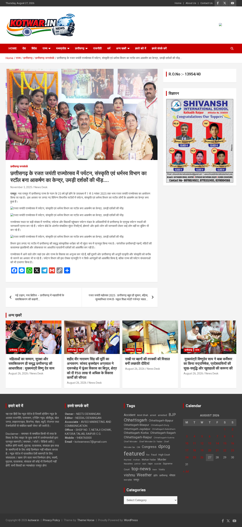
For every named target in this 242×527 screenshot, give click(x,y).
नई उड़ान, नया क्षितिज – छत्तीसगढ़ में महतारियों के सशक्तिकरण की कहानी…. (39, 297)
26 (201, 457)
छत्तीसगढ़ (79, 48)
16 (232, 443)
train (155, 469)
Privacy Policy (51, 520)
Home (178, 3)
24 (186, 457)
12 (201, 443)
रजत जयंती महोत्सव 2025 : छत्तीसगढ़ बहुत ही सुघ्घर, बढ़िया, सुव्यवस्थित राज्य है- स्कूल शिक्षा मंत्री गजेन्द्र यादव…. (118, 297)
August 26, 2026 (18, 373)
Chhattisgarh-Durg (160, 425)
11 (194, 443)
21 (217, 450)
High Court (164, 454)
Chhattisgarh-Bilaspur (136, 424)
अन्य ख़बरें (15, 315)
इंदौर (156, 475)
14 (217, 443)
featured (134, 453)
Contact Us (206, 3)
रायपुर (136, 479)
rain (144, 463)
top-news (141, 468)
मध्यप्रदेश (61, 48)
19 (201, 450)
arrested (162, 415)
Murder (162, 459)
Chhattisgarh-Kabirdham (163, 429)
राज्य (45, 48)
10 (186, 443)
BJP (172, 414)
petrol (137, 464)
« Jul (186, 471)
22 (224, 450)
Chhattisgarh (135, 420)
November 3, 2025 (21, 187)
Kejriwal (127, 460)
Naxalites (128, 463)
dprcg (164, 446)
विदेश (34, 48)
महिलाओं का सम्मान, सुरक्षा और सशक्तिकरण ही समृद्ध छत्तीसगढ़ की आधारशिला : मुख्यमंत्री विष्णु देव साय (31, 363)
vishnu (129, 475)
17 (186, 450)
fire (147, 454)
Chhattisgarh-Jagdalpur (137, 428)
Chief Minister (130, 441)
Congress (149, 447)
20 (209, 450)
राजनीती (97, 48)
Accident (129, 415)
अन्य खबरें (121, 48)
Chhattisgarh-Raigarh (163, 432)
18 (194, 450)
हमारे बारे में (140, 48)
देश (24, 48)
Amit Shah (142, 415)
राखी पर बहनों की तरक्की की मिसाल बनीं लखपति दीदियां (147, 361)
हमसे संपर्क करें (159, 48)
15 (224, 443)
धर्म (108, 48)
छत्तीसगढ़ (163, 475)
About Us (191, 3)
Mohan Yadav (149, 459)
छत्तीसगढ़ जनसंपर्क (19, 166)
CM (138, 447)
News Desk (40, 187)
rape (150, 463)
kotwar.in (33, 520)
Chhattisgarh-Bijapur (161, 420)
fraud (154, 454)
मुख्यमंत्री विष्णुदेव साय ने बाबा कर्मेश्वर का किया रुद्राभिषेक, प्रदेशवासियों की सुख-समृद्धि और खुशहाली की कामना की (208, 363)
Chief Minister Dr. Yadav (150, 441)
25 (194, 457)
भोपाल (172, 475)
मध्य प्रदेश (128, 480)
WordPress (131, 520)
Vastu (162, 469)
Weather (144, 475)
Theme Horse (85, 520)
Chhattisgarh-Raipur (138, 437)
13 (209, 443)
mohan (136, 460)
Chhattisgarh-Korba (136, 433)
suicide (157, 464)
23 (232, 450)
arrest (153, 415)
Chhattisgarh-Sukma (164, 437)
